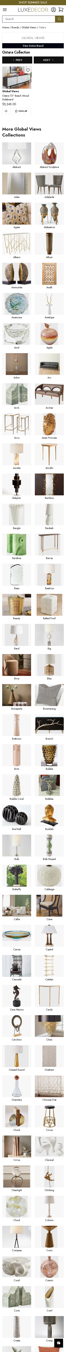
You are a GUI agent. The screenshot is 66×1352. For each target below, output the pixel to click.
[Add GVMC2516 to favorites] (28, 70)
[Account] (53, 10)
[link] (61, 10)
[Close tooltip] (60, 1331)
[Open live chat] (58, 1343)
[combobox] (28, 19)
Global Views (29, 27)
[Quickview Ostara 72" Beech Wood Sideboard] (6, 111)
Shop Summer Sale (33, 2)
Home (5, 27)
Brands (15, 27)
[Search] (59, 19)
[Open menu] (4, 9)
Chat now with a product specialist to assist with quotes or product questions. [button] (38, 1333)
